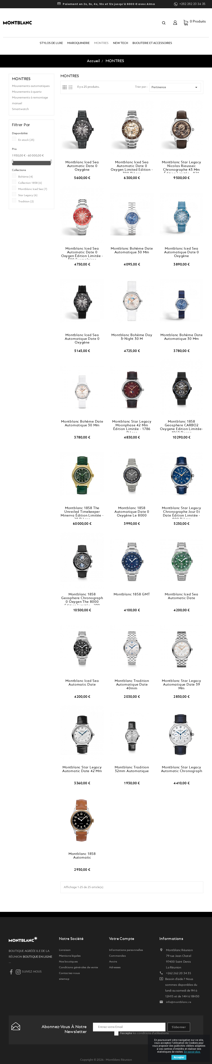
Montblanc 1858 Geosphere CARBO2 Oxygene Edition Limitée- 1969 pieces (181, 426)
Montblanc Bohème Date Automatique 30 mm (132, 250)
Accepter (179, 1057)
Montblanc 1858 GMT (132, 594)
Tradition (26, 201)
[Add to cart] (77, 156)
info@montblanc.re (178, 1002)
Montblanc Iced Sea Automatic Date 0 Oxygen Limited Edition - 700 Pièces (132, 167)
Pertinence (175, 87)
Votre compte (121, 939)
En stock (26, 140)
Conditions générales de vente (78, 967)
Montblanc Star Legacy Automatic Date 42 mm (82, 769)
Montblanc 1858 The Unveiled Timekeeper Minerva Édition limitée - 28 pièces (82, 513)
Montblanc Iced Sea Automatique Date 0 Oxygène (181, 252)
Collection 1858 (30, 183)
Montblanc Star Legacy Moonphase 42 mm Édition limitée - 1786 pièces (132, 426)
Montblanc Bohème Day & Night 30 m (131, 337)
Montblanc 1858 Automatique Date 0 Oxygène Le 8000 (131, 512)
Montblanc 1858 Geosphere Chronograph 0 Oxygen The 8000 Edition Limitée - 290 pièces (82, 599)
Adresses (115, 967)
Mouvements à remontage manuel (30, 100)
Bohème (25, 176)
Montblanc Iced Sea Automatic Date (181, 596)
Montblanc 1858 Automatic (82, 855)
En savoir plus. (192, 1051)
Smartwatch (20, 109)
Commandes (117, 956)
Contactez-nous (69, 973)
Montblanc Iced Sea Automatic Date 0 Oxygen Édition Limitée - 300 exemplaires (82, 253)
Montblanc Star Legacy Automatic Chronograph (181, 769)
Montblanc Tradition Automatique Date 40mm (132, 684)
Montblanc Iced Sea (32, 189)
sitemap (64, 979)
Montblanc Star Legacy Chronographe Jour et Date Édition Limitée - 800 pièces (181, 513)
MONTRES (21, 79)
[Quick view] (86, 156)
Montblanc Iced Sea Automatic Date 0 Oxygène (82, 166)
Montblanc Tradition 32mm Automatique (132, 769)
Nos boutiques (68, 961)
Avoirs (113, 961)
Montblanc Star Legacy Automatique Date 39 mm (181, 684)
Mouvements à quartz (27, 91)
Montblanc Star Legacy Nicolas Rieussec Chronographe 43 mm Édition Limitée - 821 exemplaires (181, 167)
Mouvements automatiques (31, 86)
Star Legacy (27, 195)
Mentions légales (70, 956)
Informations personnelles (126, 950)
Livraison (65, 950)
